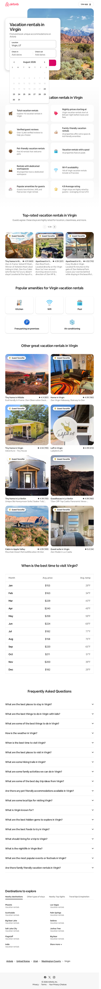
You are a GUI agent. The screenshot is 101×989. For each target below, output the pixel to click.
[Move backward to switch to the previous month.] (14, 62)
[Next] (54, 227)
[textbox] (21, 54)
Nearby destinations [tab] (14, 896)
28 (40, 94)
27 (34, 94)
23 (14, 94)
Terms (44, 984)
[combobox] (33, 45)
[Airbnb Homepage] (12, 4)
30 (14, 100)
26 (29, 94)
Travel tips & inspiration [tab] (79, 896)
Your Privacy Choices (58, 984)
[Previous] (45, 227)
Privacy (36, 984)
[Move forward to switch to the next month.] (44, 62)
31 (19, 100)
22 (45, 89)
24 (19, 94)
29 (45, 94)
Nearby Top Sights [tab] (57, 896)
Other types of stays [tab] (36, 896)
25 (24, 94)
